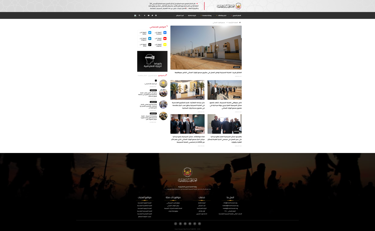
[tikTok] (175, 223)
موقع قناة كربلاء (173, 211)
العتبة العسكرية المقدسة (144, 211)
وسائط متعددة (206, 15)
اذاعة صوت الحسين (201, 214)
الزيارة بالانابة (192, 15)
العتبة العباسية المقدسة (144, 214)
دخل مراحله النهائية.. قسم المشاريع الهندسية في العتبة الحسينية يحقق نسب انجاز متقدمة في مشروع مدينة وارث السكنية (188, 105)
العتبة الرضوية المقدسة (145, 208)
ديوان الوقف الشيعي (173, 205)
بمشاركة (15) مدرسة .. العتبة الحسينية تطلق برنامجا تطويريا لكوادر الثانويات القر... (149, 117)
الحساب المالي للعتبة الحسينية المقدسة (230, 214)
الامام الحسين (236, 15)
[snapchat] (180, 223)
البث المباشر (180, 15)
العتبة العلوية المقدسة (144, 203)
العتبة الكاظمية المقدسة (144, 205)
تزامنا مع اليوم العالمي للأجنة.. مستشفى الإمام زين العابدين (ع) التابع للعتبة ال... (148, 106)
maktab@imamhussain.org (230, 205)
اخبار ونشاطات (222, 15)
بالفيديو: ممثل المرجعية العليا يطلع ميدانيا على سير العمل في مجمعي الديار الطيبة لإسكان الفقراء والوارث (225, 139)
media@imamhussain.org (230, 208)
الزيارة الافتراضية (202, 208)
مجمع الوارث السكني (219, 22)
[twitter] (152, 15)
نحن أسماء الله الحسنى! (151, 84)
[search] (139, 15)
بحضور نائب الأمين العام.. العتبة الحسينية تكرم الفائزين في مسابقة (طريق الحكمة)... (147, 94)
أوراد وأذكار (202, 211)
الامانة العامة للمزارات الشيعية (173, 208)
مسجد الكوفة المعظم (144, 216)
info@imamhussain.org (230, 203)
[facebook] (156, 15)
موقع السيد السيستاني (173, 203)
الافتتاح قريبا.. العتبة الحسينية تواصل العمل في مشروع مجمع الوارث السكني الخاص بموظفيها (208, 72)
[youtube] (148, 15)
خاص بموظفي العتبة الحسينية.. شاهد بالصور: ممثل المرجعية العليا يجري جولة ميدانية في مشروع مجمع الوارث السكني (225, 105)
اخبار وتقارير (236, 67)
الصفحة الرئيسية (233, 22)
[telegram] (185, 223)
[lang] (135, 15)
